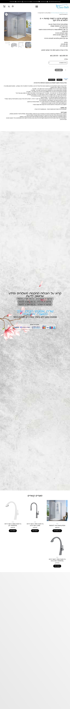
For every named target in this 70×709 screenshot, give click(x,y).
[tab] (66, 80)
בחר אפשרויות (57, 530)
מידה (66, 59)
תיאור (66, 79)
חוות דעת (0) (51, 79)
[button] (37, 7)
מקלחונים (60, 12)
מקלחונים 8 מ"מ (54, 12)
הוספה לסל (59, 70)
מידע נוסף (59, 79)
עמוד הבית (65, 12)
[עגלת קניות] (4, 6)
